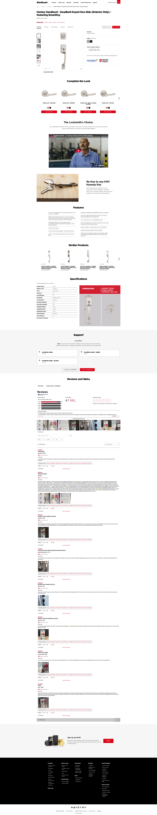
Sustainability (105, 772)
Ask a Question (92, 770)
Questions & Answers (53, 386)
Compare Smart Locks (65, 769)
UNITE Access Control (51, 766)
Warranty (91, 765)
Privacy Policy (69, 811)
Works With (64, 771)
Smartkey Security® (77, 766)
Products (54, 2)
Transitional (78, 781)
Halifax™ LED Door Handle (78, 772)
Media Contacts (106, 790)
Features (46, 27)
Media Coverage (106, 792)
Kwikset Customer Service (91, 775)
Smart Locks (61, 2)
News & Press (105, 767)
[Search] (118, 2)
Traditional (77, 779)
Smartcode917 (65, 783)
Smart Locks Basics (65, 766)
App (63, 773)
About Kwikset (105, 765)
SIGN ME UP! (108, 741)
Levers (49, 773)
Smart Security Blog (105, 781)
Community (105, 773)
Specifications (54, 27)
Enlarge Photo (49, 72)
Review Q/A (70, 27)
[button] (116, 27)
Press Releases (105, 786)
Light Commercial (51, 780)
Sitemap (99, 811)
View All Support (70, 369)
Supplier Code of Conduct (81, 811)
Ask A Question (87, 369)
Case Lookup (92, 772)
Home (38, 6)
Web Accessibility (60, 811)
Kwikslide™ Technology (78, 769)
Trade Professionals (86, 2)
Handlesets (49, 6)
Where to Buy (112, 2)
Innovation (76, 2)
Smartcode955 (65, 781)
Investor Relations (104, 776)
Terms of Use (92, 811)
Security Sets (51, 777)
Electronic (50, 775)
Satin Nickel (91, 38)
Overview (39, 27)
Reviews (40, 386)
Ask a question (61, 22)
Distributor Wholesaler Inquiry (105, 795)
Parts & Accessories (51, 783)
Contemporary (78, 777)
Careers (104, 778)
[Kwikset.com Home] (42, 2)
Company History (104, 770)
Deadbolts (50, 768)
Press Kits (104, 788)
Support (95, 2)
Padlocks (69, 2)
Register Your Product (92, 768)
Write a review (52, 22)
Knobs (49, 770)
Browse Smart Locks (65, 775)
